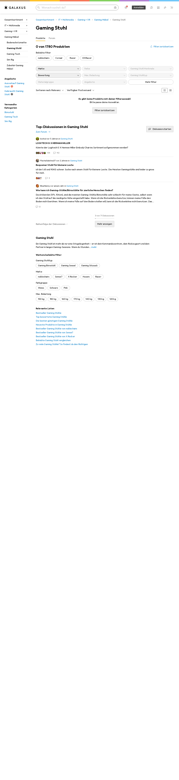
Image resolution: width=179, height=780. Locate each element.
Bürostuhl (9, 112)
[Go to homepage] (14, 7)
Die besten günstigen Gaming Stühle (54, 320)
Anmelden (139, 7)
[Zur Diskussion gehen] (104, 146)
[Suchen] (38, 7)
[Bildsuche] (115, 7)
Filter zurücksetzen (163, 46)
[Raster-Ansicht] (165, 90)
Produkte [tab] (40, 38)
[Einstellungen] (126, 7)
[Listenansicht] (170, 90)
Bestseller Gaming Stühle (48, 313)
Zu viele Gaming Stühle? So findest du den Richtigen (62, 344)
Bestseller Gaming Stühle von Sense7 (54, 332)
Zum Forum (41, 131)
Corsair (59, 58)
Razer (73, 58)
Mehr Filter (150, 82)
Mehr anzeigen (104, 224)
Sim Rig (10, 59)
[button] (67, 224)
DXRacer (87, 58)
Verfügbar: (72, 90)
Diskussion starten (162, 129)
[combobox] (57, 90)
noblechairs (43, 58)
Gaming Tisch (13, 54)
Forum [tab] (52, 38)
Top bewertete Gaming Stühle (51, 317)
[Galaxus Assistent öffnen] (151, 7)
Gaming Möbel (11, 37)
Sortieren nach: (43, 90)
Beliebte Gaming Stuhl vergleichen (53, 340)
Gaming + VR (10, 31)
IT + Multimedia (12, 25)
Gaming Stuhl (14, 48)
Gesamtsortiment (13, 19)
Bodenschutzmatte (17, 42)
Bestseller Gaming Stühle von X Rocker (55, 336)
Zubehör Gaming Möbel (15, 67)
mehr (94, 247)
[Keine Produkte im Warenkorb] (171, 7)
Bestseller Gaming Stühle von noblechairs (56, 328)
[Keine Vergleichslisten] (158, 7)
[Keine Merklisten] (165, 7)
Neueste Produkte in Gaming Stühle (54, 324)
